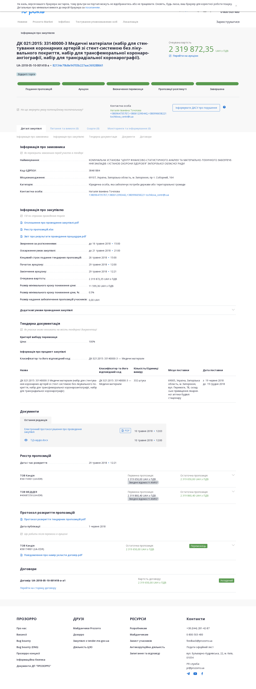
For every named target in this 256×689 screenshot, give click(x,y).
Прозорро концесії (28, 653)
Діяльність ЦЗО (82, 647)
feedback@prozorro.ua (199, 640)
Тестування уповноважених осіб (96, 21)
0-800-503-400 (229, 12)
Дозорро (78, 634)
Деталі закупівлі (31, 128)
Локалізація (130, 21)
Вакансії (22, 634)
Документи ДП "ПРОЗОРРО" (34, 666)
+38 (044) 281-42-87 (198, 628)
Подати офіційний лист (200, 647)
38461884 (94, 170)
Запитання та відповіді (145, 653)
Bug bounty (24, 640)
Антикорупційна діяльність (147, 647)
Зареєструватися (227, 22)
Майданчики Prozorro (87, 628)
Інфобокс (64, 21)
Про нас (21, 628)
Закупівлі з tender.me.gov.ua (91, 640)
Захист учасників (141, 640)
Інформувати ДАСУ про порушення (196, 107)
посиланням (92, 7)
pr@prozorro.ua (195, 668)
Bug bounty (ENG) (27, 647)
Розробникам (138, 628)
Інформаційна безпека (31, 659)
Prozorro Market (43, 21)
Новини (22, 21)
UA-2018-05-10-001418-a (33, 65)
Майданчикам (139, 634)
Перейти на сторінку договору (38, 588)
